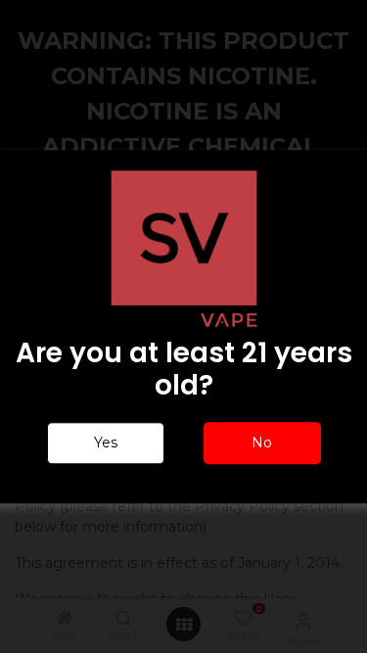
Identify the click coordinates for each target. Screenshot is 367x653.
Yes (105, 442)
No (262, 442)
